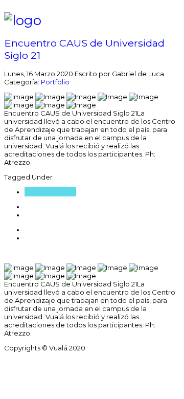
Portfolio (55, 82)
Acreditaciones (50, 192)
